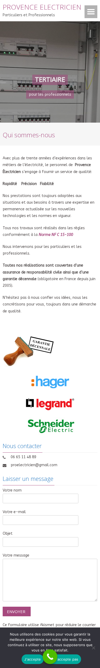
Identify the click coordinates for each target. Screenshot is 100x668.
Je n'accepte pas (63, 659)
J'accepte (32, 659)
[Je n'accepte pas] (93, 647)
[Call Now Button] (50, 656)
